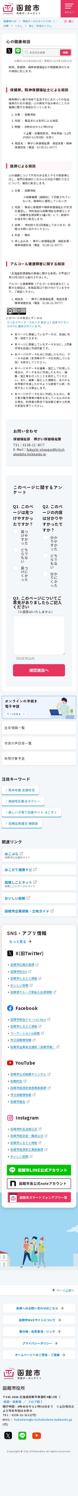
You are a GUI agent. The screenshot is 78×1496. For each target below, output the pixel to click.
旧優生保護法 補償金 (23, 823)
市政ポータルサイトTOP (37, 21)
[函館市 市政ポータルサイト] (21, 8)
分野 (6, 25)
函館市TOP (9, 21)
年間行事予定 (14, 758)
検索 (65, 52)
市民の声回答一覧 (18, 743)
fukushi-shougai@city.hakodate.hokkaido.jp (39, 451)
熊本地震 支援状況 (21, 790)
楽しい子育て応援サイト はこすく (32, 812)
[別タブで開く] (9, 51)
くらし (19, 25)
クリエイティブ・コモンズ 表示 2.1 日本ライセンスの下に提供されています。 (38, 324)
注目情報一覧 (14, 727)
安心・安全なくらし (40, 25)
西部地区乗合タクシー (24, 801)
